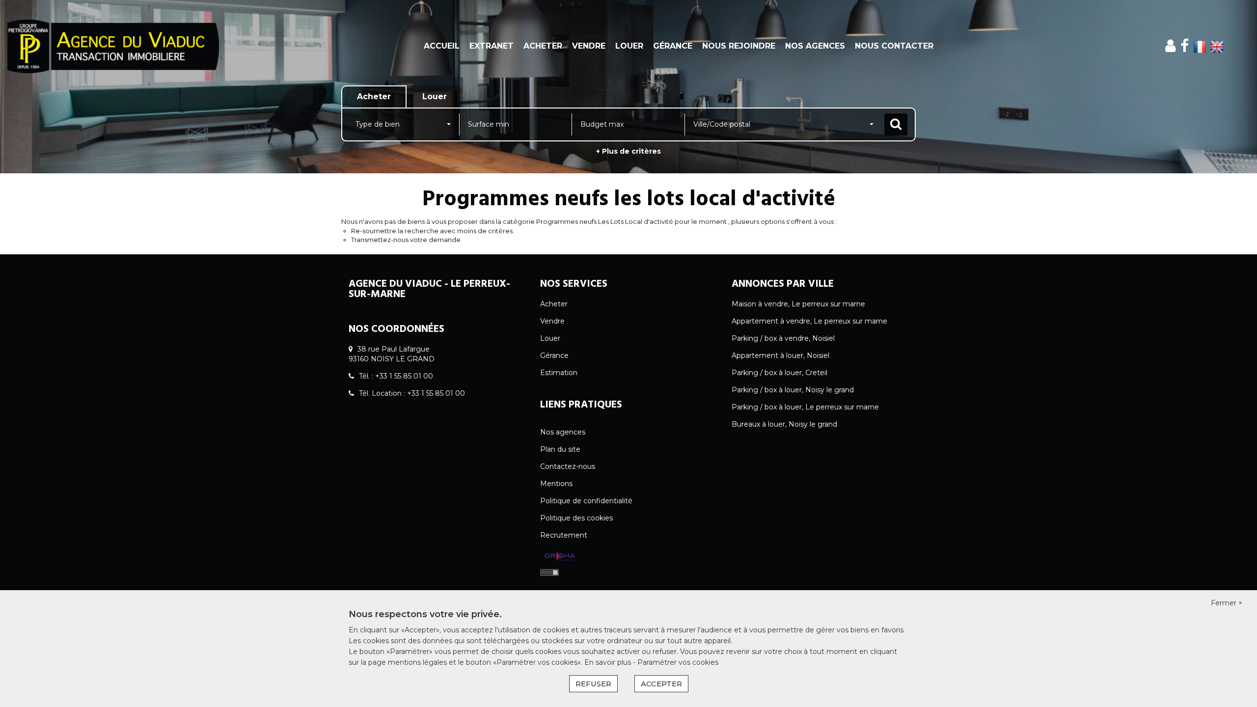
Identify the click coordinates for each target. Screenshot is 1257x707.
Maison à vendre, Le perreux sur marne (798, 303)
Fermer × (1226, 602)
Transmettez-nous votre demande (406, 240)
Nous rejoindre (738, 46)
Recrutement (563, 535)
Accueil (442, 46)
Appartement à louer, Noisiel (780, 355)
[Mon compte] (1170, 46)
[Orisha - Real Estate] (559, 556)
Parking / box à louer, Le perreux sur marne (805, 407)
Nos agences (815, 46)
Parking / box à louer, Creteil (779, 372)
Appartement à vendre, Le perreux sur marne (809, 321)
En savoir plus (608, 662)
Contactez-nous (567, 466)
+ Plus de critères (628, 151)
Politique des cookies (576, 518)
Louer (629, 46)
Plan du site (560, 449)
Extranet (491, 46)
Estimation (558, 372)
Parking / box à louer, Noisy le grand (793, 389)
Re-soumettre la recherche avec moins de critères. (432, 231)
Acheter (542, 46)
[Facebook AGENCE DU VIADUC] (1184, 46)
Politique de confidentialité (586, 500)
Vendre (588, 46)
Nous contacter (894, 46)
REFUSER (593, 683)
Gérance (672, 46)
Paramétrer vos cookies (677, 662)
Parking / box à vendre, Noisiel (783, 338)
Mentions (556, 483)
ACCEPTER (661, 683)
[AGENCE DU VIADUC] (113, 46)
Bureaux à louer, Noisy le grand (784, 424)
